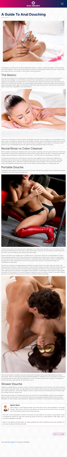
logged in (13, 442)
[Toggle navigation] (61, 3)
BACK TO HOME (59, 434)
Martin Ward (15, 405)
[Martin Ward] (5, 407)
